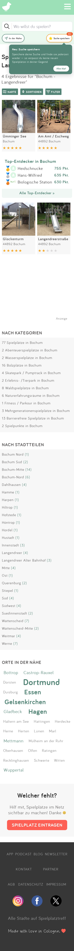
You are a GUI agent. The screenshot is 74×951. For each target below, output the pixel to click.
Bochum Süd (12, 462)
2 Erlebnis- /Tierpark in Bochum (28, 380)
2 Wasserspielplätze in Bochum (27, 357)
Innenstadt (10, 545)
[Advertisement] (38, 292)
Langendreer (12, 552)
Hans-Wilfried (30, 175)
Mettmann (14, 741)
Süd (5, 598)
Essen (32, 691)
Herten (23, 730)
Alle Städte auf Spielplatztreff (37, 918)
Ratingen (49, 750)
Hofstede (9, 515)
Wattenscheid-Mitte (17, 628)
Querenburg (11, 583)
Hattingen (42, 721)
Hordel (7, 530)
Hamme (8, 492)
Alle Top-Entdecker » (37, 193)
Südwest (8, 605)
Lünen (39, 730)
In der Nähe (15, 38)
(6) (27, 477)
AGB (11, 884)
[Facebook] (37, 905)
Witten (59, 760)
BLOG (38, 854)
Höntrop (8, 522)
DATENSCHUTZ (30, 884)
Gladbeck (13, 711)
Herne (8, 730)
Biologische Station (35, 182)
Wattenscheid (13, 620)
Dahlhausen (11, 484)
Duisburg (10, 691)
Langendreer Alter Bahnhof (24, 560)
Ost (5, 575)
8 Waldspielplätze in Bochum (25, 388)
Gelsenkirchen (25, 701)
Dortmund (41, 682)
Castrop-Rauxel (39, 672)
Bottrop (11, 672)
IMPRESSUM (56, 884)
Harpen (8, 499)
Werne (7, 643)
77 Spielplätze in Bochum (22, 342)
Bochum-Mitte (13, 469)
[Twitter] (56, 905)
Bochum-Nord (13, 477)
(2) (25, 462)
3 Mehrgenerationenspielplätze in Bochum (36, 410)
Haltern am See (16, 721)
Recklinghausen (16, 760)
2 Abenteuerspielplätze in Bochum (29, 350)
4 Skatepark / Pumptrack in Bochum (31, 373)
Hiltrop (7, 507)
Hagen (37, 711)
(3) (22, 545)
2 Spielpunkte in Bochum (22, 425)
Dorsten (9, 682)
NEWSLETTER (56, 854)
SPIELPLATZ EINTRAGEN (37, 825)
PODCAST (23, 854)
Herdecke (62, 721)
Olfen (32, 750)
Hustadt (8, 537)
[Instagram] (18, 905)
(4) (24, 484)
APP (10, 854)
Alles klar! (61, 68)
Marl (52, 730)
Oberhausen (13, 750)
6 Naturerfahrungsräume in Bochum (31, 395)
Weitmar (8, 636)
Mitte (6, 568)
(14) (28, 469)
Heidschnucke (30, 168)
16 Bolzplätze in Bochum (22, 365)
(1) (27, 454)
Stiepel (7, 590)
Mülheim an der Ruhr (46, 740)
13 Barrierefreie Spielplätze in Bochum (33, 418)
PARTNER (50, 869)
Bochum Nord (13, 454)
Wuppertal (14, 770)
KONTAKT (24, 869)
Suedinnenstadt (14, 613)
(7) (27, 620)
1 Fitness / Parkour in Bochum (26, 403)
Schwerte (41, 760)
